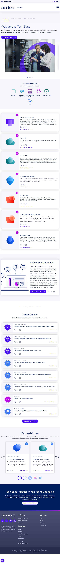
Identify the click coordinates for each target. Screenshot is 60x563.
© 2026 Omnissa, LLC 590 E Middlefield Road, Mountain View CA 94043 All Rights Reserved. (8, 528)
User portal (21, 538)
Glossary (20, 541)
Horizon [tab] (38, 307)
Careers (42, 523)
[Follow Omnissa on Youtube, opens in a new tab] (10, 520)
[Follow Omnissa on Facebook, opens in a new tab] (6, 520)
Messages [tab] (5, 19)
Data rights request (23, 543)
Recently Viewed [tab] (16, 19)
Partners (20, 531)
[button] (8, 1)
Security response (23, 534)
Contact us (43, 525)
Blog (19, 529)
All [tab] (20, 307)
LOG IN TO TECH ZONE (28, 503)
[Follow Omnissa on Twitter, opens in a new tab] (14, 520)
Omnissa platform (23, 518)
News (41, 520)
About (41, 518)
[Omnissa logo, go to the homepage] (8, 515)
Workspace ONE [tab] (28, 307)
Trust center (21, 536)
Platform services (23, 520)
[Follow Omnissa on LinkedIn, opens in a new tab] (2, 520)
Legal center (23, 550)
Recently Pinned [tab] (29, 19)
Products (20, 523)
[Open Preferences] (2, 560)
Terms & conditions (42, 550)
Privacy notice (31, 550)
